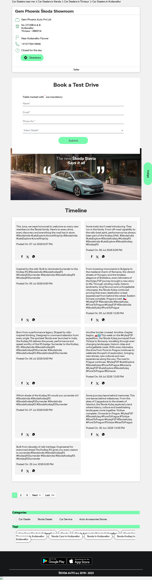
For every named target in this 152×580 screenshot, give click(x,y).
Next (35, 495)
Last (47, 495)
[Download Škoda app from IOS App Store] (79, 561)
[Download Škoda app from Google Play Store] (53, 561)
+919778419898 (31, 43)
